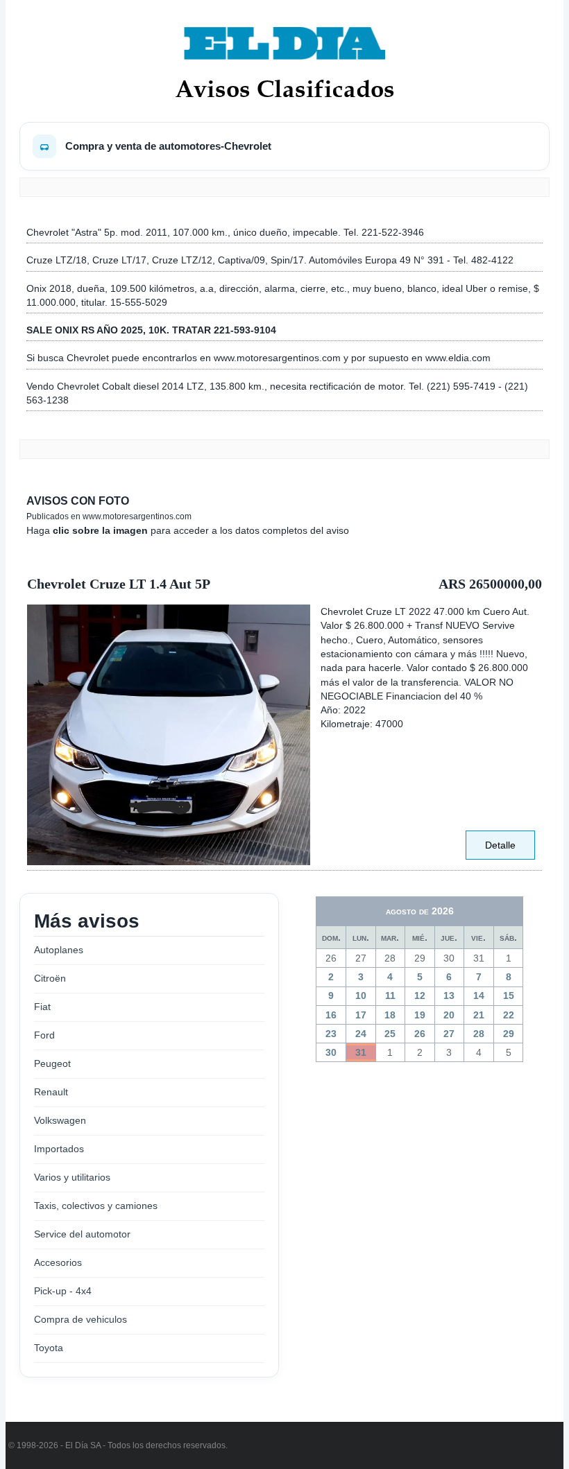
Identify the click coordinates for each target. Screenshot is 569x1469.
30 (331, 1052)
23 (331, 1033)
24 (360, 1033)
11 (390, 995)
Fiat (42, 1006)
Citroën (50, 978)
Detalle (500, 845)
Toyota (48, 1347)
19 (419, 1014)
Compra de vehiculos (80, 1319)
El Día (76, 1445)
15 (508, 995)
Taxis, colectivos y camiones (96, 1205)
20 (449, 1014)
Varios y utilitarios (72, 1177)
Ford (44, 1035)
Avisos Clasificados (285, 88)
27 (449, 1033)
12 (419, 995)
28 (478, 1033)
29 (508, 1033)
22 (508, 1014)
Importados (59, 1148)
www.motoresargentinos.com (137, 516)
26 (419, 1033)
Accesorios (58, 1262)
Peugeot (52, 1063)
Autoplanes (58, 949)
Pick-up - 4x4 (63, 1290)
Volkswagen (60, 1120)
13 (449, 995)
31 (360, 1052)
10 (360, 995)
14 (478, 995)
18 (390, 1014)
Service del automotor (82, 1234)
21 (478, 1014)
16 (331, 1014)
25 (390, 1033)
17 (360, 1014)
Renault (51, 1091)
